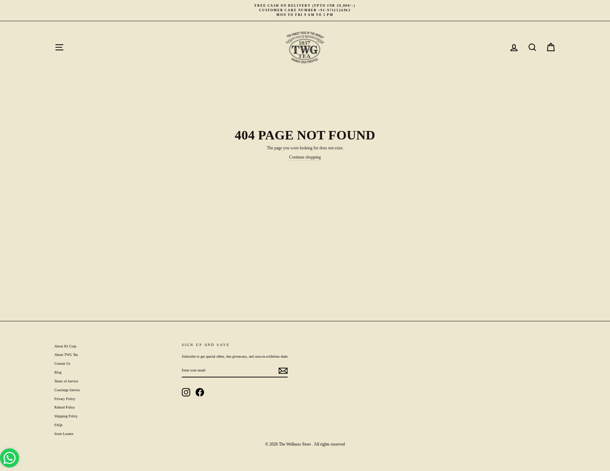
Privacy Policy (64, 399)
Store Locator (63, 434)
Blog (57, 372)
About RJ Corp (65, 346)
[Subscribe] (283, 370)
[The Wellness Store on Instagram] (186, 392)
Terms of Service (66, 381)
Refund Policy (64, 407)
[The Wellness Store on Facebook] (200, 392)
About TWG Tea (66, 355)
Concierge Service (67, 390)
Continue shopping (305, 157)
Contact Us (62, 363)
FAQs (58, 425)
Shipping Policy (66, 416)
